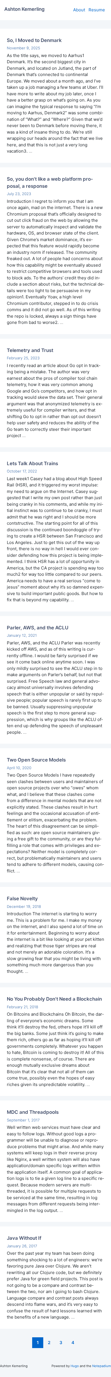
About (79, 9)
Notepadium (101, 1366)
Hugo (75, 1366)
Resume (97, 9)
